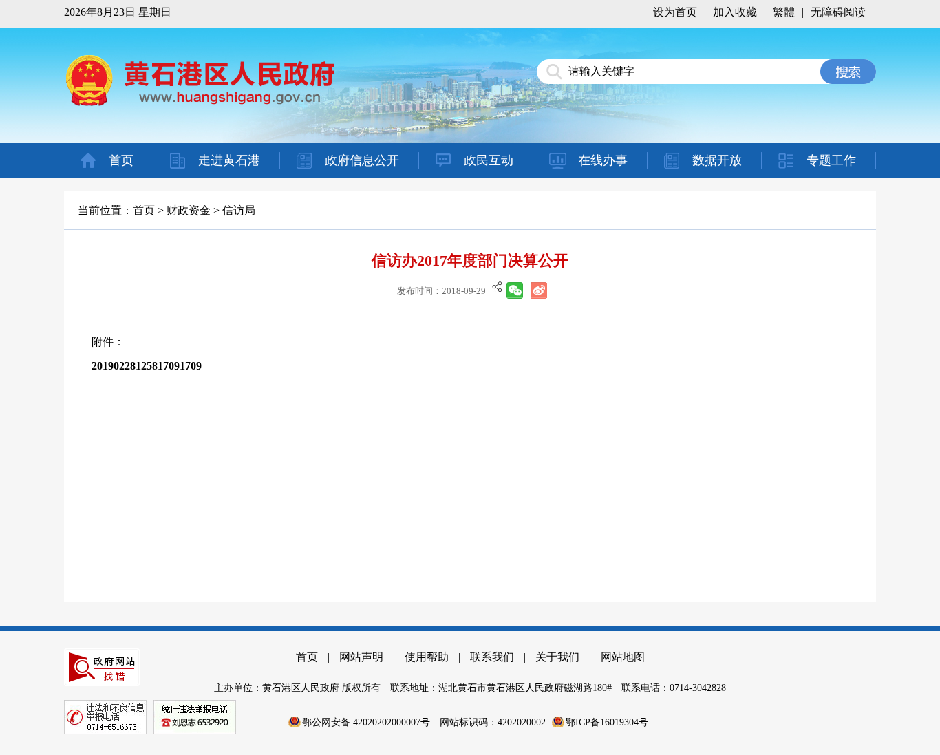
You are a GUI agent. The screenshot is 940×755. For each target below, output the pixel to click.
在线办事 (603, 160)
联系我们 (492, 657)
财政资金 (189, 210)
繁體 (784, 12)
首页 (121, 160)
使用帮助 (427, 657)
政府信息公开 (362, 160)
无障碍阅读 (838, 12)
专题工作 (831, 160)
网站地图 (623, 657)
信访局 (238, 210)
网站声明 (361, 657)
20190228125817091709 (147, 366)
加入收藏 (735, 12)
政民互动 (488, 160)
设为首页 (675, 12)
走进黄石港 (229, 160)
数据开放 (717, 160)
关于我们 (557, 657)
